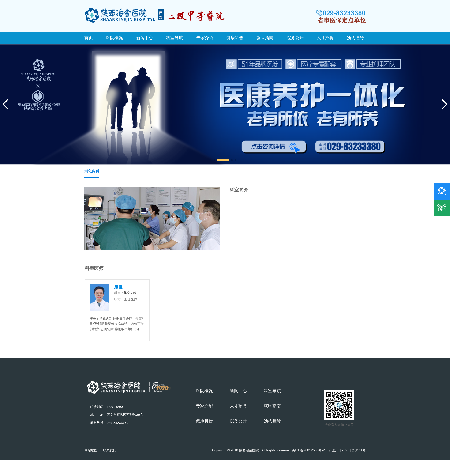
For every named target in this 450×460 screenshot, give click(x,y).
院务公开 (295, 37)
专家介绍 (204, 37)
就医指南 (264, 37)
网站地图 (91, 450)
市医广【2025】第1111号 (347, 450)
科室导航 (174, 37)
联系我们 (109, 450)
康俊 (118, 287)
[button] (214, 160)
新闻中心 (144, 37)
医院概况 (114, 37)
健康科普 (234, 37)
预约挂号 (355, 37)
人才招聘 (325, 37)
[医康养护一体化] (225, 104)
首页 (88, 37)
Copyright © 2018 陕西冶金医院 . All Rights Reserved (268, 450)
